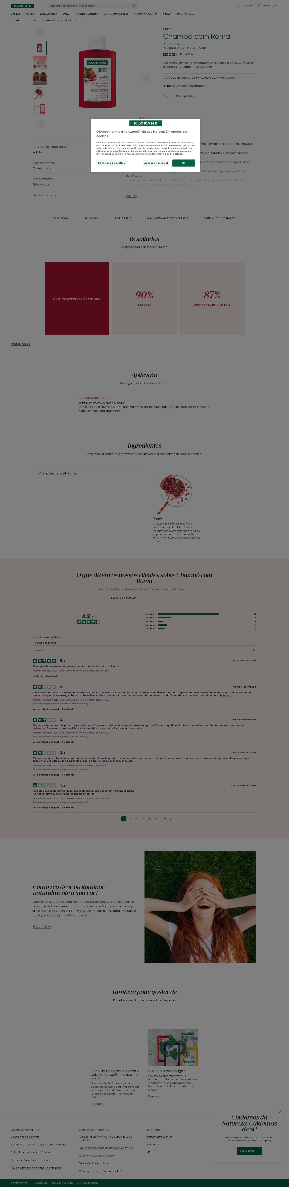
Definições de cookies (111, 163)
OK (183, 163)
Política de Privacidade (170, 154)
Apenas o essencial (156, 163)
